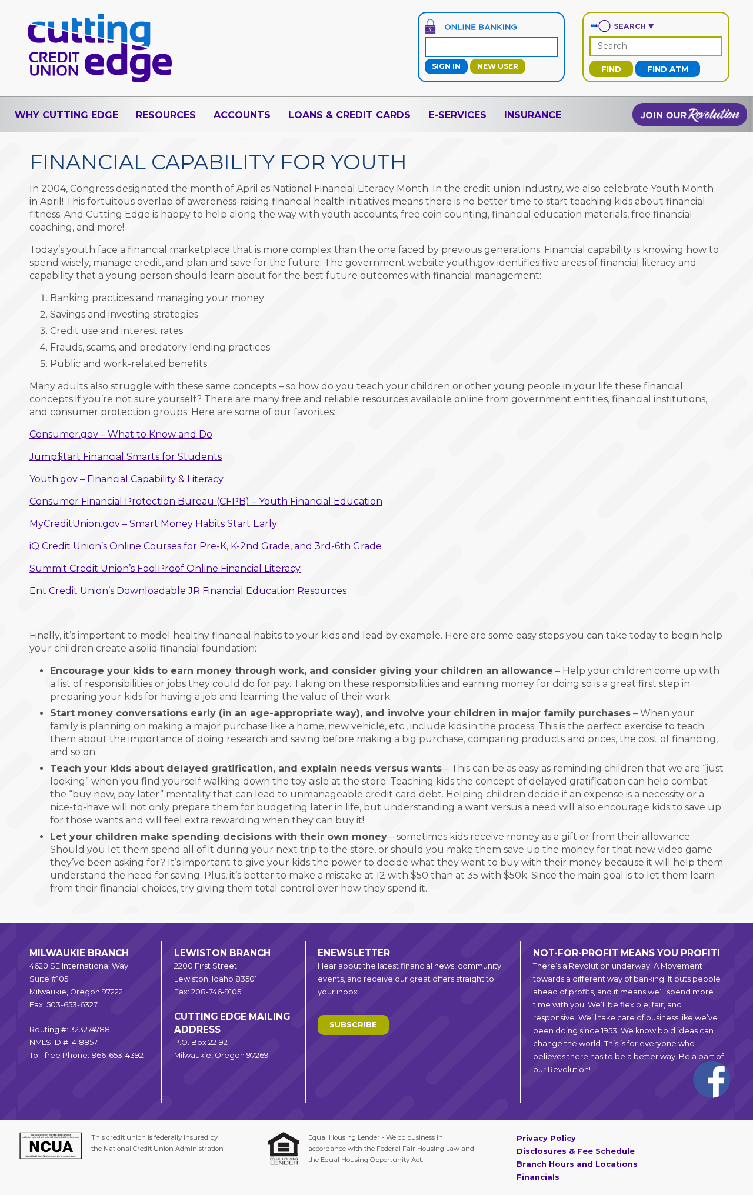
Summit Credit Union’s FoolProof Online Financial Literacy (165, 568)
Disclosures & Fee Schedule (576, 1151)
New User (497, 66)
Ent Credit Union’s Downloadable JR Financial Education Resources (187, 590)
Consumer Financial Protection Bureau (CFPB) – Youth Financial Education (205, 501)
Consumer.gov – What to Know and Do (120, 434)
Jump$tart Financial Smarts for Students (125, 456)
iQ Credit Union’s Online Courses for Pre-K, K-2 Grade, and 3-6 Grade (205, 546)
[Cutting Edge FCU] (100, 81)
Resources (166, 115)
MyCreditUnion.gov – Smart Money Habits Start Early (153, 523)
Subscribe (353, 1024)
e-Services (457, 115)
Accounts (242, 115)
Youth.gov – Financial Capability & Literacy (126, 479)
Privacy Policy (546, 1138)
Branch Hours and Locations (577, 1164)
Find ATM (667, 69)
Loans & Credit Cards (349, 115)
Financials (538, 1177)
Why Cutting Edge (66, 115)
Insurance (532, 115)
